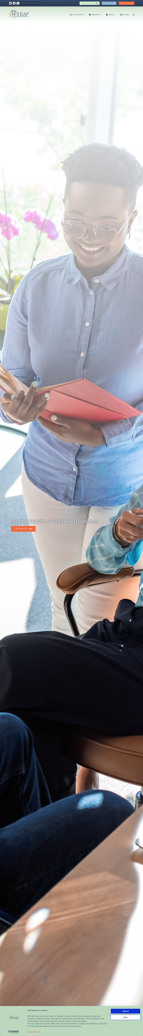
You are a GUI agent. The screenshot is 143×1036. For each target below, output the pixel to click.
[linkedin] (14, 3)
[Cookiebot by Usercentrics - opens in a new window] (13, 1031)
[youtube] (10, 3)
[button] (133, 14)
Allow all (125, 1011)
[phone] (18, 3)
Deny (125, 1017)
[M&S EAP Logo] (18, 10)
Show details (32, 1032)
